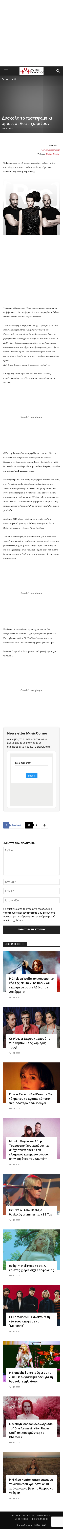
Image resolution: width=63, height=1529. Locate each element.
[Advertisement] (31, 33)
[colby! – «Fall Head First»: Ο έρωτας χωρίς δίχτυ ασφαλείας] (31, 1249)
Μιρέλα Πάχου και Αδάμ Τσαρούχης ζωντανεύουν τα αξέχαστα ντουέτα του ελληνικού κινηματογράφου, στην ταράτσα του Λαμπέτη (29, 1149)
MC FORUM (28, 1515)
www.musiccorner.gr (50, 150)
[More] (44, 825)
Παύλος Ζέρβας (53, 154)
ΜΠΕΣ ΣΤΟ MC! (22, 1519)
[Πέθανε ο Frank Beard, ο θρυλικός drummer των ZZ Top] (31, 1194)
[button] (5, 71)
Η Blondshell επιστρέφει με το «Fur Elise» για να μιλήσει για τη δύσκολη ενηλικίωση (31, 1377)
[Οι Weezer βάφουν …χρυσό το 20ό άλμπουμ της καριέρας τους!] (31, 1027)
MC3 (14, 79)
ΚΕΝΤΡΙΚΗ (15, 1515)
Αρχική (5, 79)
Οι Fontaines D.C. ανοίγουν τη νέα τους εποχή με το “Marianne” (29, 1321)
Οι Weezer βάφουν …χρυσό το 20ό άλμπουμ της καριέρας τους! (30, 1043)
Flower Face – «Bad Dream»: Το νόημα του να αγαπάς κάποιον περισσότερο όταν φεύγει (30, 1099)
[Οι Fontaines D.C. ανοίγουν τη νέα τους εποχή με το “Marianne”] (31, 1305)
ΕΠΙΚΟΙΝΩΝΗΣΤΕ (40, 1519)
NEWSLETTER (43, 1515)
